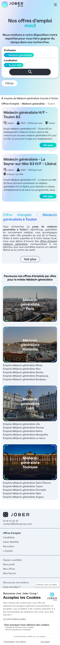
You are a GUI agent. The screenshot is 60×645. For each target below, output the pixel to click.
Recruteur (8, 546)
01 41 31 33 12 (10, 520)
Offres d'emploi (10, 103)
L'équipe (8, 550)
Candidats (8, 537)
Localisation (10, 60)
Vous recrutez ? (11, 586)
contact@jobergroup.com (17, 523)
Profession (10, 50)
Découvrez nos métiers (16, 582)
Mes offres (9, 568)
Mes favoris (9, 573)
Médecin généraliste (33, 103)
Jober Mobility (11, 541)
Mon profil (9, 564)
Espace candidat (12, 559)
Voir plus (48, 145)
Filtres (9, 83)
